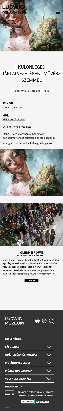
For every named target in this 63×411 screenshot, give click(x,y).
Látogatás (12, 346)
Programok (13, 386)
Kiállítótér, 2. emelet (14, 119)
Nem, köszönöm (42, 402)
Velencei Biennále (18, 378)
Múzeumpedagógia (18, 370)
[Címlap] (14, 10)
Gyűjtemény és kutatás (21, 354)
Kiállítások (13, 339)
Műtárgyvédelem (17, 362)
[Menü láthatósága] (58, 12)
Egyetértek (27, 402)
